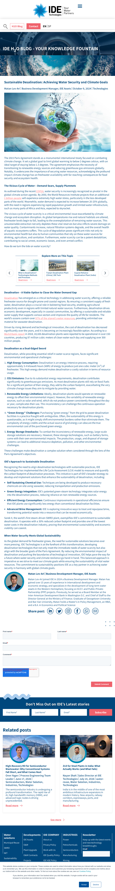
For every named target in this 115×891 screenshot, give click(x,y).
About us (47, 839)
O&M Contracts (31, 855)
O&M (26, 844)
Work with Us (49, 850)
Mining (66, 860)
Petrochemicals (70, 844)
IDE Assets (28, 839)
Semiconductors (70, 850)
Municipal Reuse (11, 842)
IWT (6, 853)
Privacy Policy (49, 844)
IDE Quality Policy (51, 855)
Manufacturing (70, 855)
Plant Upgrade (30, 850)
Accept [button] (84, 884)
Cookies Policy (85, 871)
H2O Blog (17, 26)
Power (66, 839)
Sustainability (10, 858)
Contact (33, 26)
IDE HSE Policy (50, 860)
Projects (27, 860)
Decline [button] (96, 884)
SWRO (7, 847)
